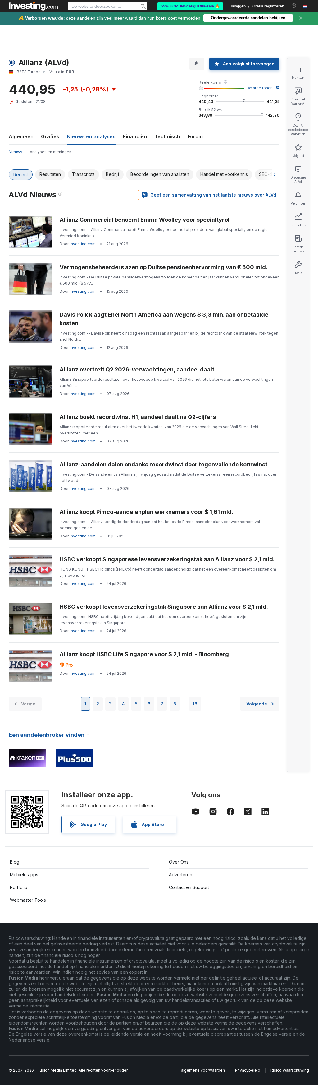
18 (195, 703)
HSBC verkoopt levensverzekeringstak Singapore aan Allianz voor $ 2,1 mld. (164, 606)
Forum (195, 136)
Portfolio (18, 887)
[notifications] (294, 6)
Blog (14, 862)
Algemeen (21, 136)
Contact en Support (189, 887)
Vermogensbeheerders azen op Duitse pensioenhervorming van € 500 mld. (163, 267)
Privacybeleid (247, 1070)
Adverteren (180, 874)
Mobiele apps (24, 874)
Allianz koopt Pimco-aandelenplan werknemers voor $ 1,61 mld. (146, 512)
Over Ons (179, 862)
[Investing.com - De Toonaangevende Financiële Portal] (33, 6)
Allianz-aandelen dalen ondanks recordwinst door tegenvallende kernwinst (163, 464)
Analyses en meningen (50, 151)
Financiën (135, 136)
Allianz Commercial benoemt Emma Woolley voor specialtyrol (144, 219)
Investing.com (83, 244)
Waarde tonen (260, 88)
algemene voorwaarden (203, 1070)
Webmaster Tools (28, 900)
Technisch (167, 136)
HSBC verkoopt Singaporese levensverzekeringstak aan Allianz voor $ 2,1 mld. (167, 559)
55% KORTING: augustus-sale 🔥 (190, 6)
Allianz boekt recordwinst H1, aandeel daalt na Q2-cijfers (138, 417)
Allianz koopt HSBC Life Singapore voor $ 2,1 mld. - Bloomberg (144, 654)
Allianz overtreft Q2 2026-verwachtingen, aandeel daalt (137, 369)
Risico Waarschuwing (289, 1070)
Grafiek (50, 136)
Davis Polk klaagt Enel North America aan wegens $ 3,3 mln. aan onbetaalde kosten (164, 319)
